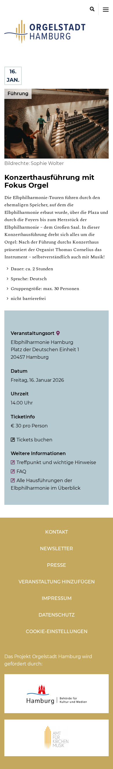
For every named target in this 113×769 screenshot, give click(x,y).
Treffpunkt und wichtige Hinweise (56, 462)
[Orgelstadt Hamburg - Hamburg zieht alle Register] (44, 41)
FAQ (21, 471)
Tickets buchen (34, 440)
